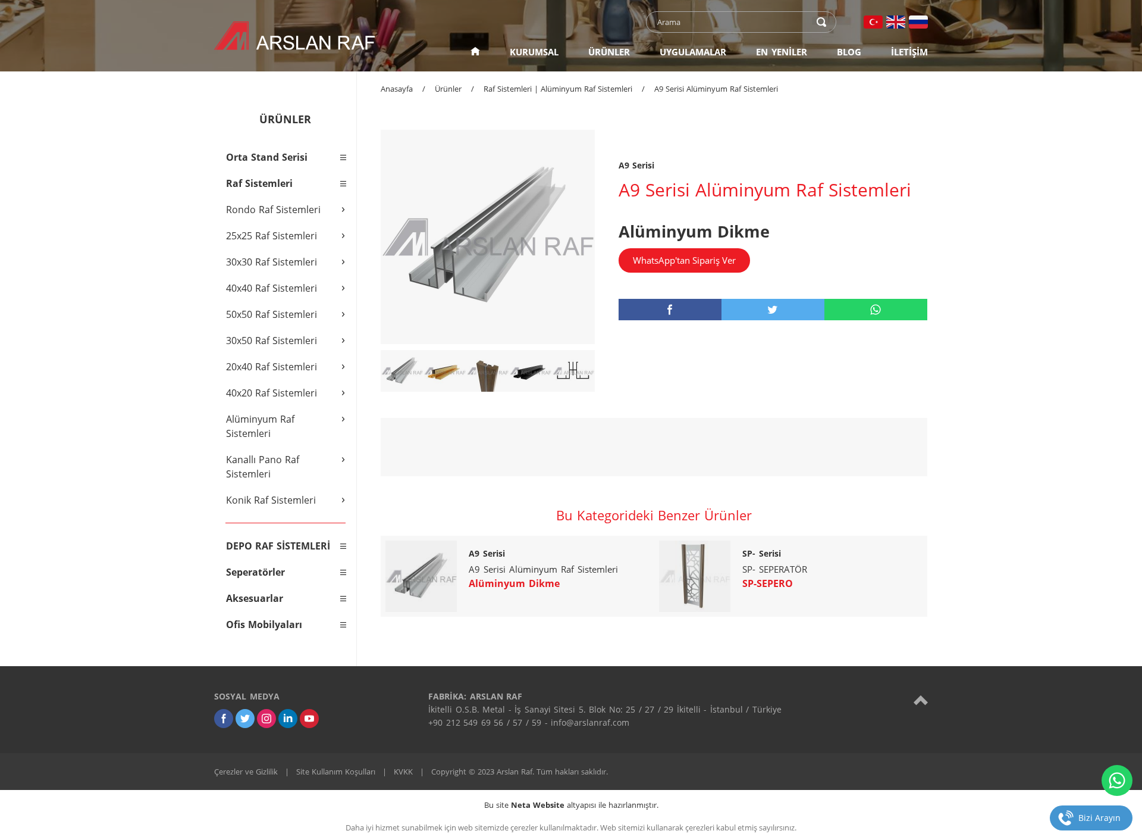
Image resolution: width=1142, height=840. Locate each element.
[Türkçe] (873, 22)
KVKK (403, 771)
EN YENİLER (781, 52)
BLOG (849, 52)
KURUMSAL (534, 52)
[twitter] (772, 309)
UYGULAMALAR (693, 52)
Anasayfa (397, 88)
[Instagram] (266, 718)
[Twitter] (245, 718)
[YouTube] (309, 718)
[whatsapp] (875, 309)
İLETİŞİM (909, 52)
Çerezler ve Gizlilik (246, 771)
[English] (895, 22)
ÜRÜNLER (609, 52)
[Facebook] (223, 718)
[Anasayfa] (475, 52)
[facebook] (670, 309)
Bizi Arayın (1099, 817)
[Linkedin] (287, 718)
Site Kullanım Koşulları (335, 771)
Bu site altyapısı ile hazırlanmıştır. (571, 805)
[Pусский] (918, 22)
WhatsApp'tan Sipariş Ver (684, 260)
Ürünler (448, 88)
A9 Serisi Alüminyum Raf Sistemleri (716, 88)
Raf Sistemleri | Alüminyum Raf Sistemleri (558, 88)
